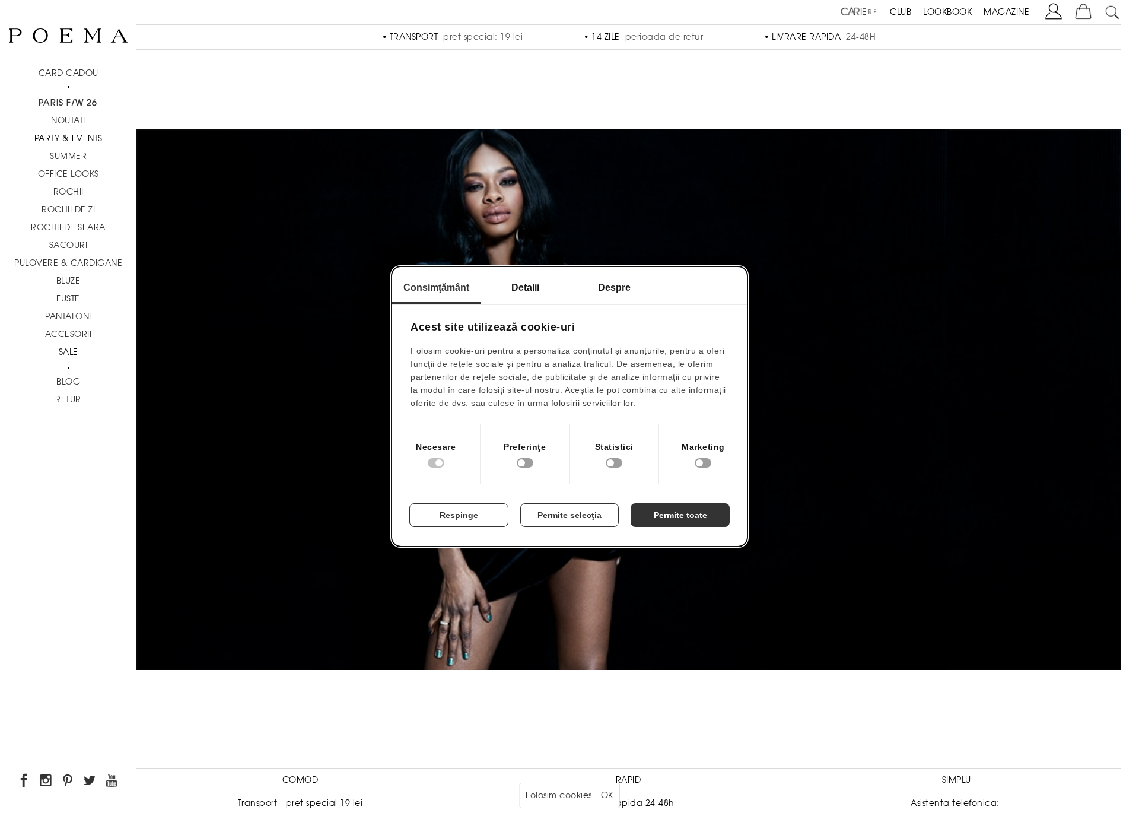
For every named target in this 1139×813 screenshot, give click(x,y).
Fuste (68, 298)
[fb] (25, 782)
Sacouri (68, 245)
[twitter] (90, 782)
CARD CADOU (68, 73)
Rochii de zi (68, 209)
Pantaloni (68, 316)
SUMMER (68, 156)
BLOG (68, 381)
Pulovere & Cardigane (68, 263)
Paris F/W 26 (68, 102)
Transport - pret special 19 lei (300, 803)
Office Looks (68, 174)
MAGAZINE (1006, 12)
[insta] (47, 782)
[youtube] (112, 782)
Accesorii (68, 334)
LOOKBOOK (947, 12)
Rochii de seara (68, 227)
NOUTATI (68, 120)
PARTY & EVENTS (68, 138)
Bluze (68, 280)
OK (607, 795)
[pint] (68, 782)
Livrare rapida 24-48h (628, 803)
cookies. (576, 795)
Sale (68, 352)
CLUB (900, 12)
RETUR (68, 399)
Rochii (68, 191)
